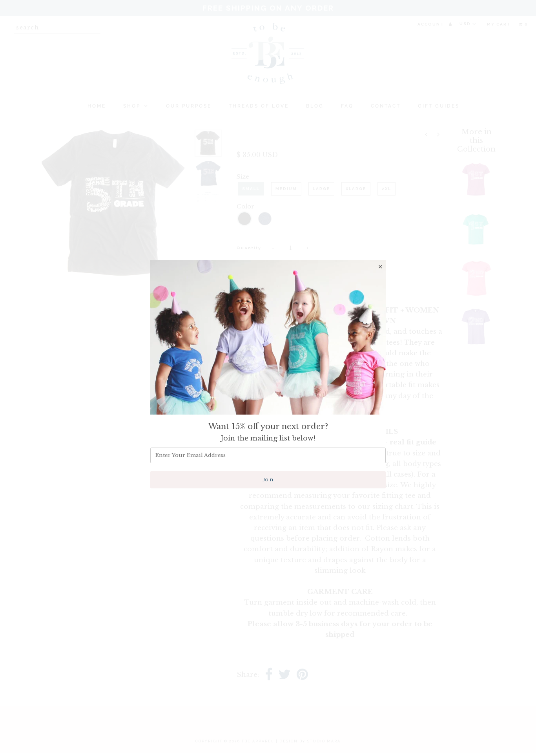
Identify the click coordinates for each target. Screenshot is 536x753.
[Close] (380, 266)
